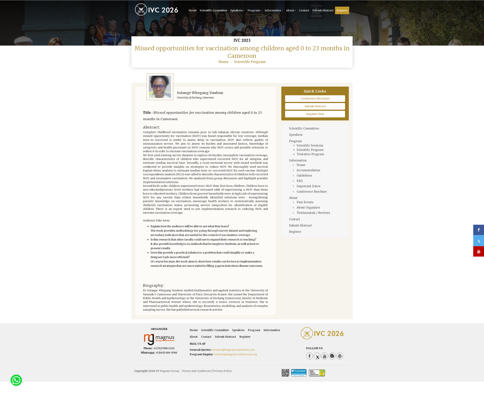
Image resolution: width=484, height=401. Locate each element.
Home (192, 10)
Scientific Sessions (310, 145)
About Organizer (308, 207)
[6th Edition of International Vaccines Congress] (157, 14)
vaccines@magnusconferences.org (235, 354)
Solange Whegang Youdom (200, 93)
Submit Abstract (323, 10)
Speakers (236, 10)
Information (273, 10)
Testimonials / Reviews (313, 213)
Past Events (305, 202)
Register (342, 10)
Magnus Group (169, 371)
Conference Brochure (315, 98)
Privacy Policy (222, 371)
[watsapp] (16, 380)
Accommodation (308, 170)
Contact (304, 10)
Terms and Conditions (196, 371)
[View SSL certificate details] (316, 373)
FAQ (299, 181)
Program (253, 10)
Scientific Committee (213, 10)
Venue (301, 165)
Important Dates (308, 186)
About (290, 10)
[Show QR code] (285, 373)
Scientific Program (250, 62)
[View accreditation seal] (298, 373)
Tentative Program (310, 154)
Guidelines (304, 175)
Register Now (315, 114)
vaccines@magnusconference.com (233, 349)
